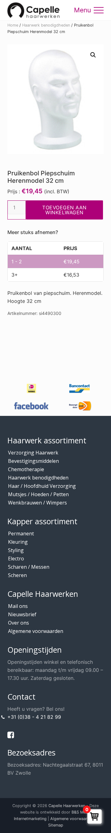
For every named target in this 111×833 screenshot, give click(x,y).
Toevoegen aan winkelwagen (64, 210)
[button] (99, 10)
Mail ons (18, 606)
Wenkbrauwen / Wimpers (37, 502)
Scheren (17, 575)
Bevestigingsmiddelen (33, 461)
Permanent (21, 533)
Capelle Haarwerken (66, 805)
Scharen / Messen (28, 566)
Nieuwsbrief (22, 614)
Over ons (18, 622)
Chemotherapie (26, 469)
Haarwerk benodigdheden (46, 25)
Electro (16, 558)
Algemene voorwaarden (35, 631)
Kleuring (18, 541)
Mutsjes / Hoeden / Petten (38, 494)
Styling (16, 550)
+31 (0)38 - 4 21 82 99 (34, 717)
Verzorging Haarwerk (33, 452)
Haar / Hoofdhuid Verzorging (42, 486)
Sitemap (55, 825)
